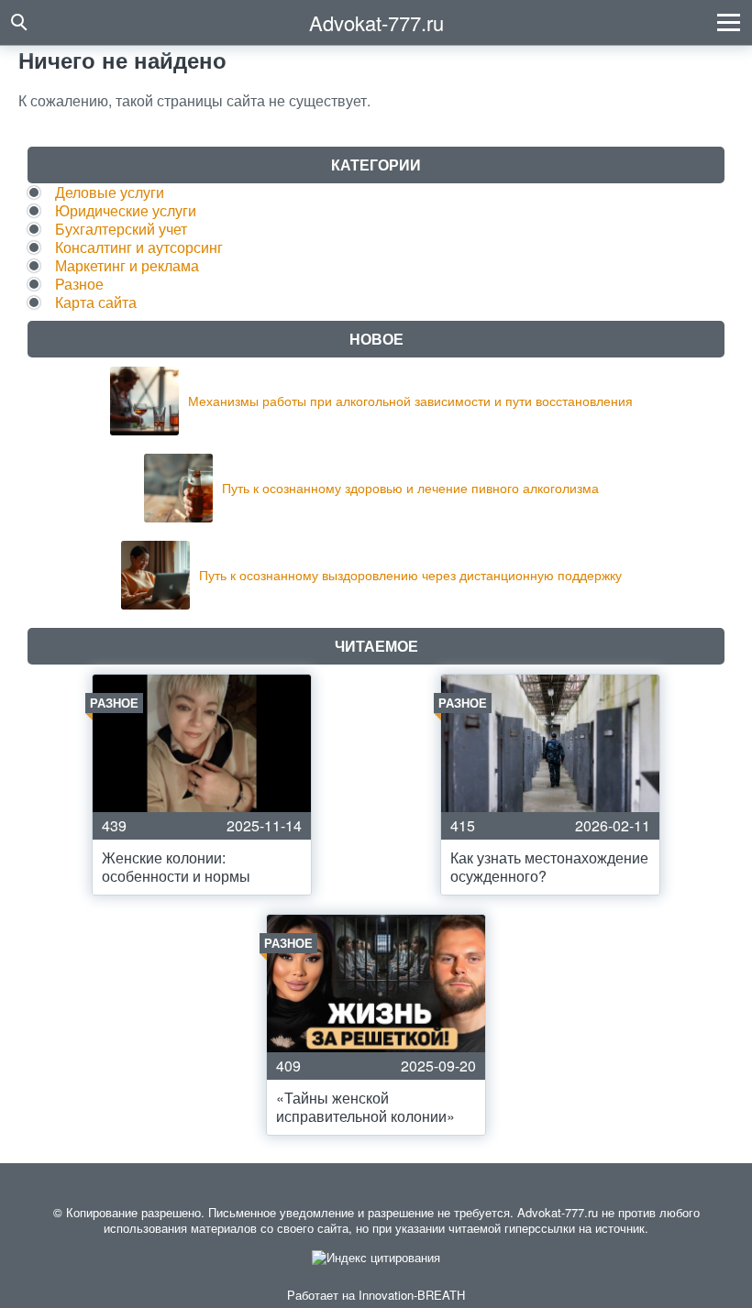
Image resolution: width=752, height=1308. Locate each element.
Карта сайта (96, 302)
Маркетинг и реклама (127, 265)
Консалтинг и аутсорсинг (139, 247)
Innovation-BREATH (412, 1294)
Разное (79, 283)
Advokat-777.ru (376, 22)
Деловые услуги (109, 192)
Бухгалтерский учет (121, 228)
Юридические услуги (125, 210)
